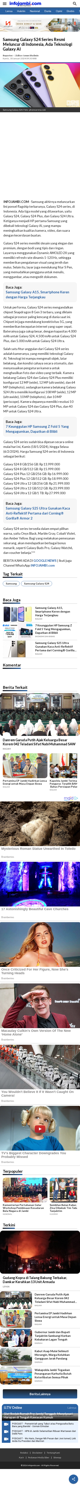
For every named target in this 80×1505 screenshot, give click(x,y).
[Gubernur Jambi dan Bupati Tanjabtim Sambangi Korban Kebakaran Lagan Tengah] (16, 1338)
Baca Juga (11, 599)
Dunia (47, 11)
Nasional (35, 11)
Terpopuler (13, 1171)
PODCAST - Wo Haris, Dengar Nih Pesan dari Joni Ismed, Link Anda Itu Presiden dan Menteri (44, 1439)
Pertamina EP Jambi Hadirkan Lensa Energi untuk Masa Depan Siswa (25, 782)
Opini (59, 11)
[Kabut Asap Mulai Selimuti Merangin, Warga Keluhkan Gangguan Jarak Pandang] (16, 1357)
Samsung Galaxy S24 (36, 583)
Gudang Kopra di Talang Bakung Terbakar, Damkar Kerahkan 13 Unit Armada (35, 1280)
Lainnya (72, 1407)
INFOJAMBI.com (43, 565)
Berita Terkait (15, 687)
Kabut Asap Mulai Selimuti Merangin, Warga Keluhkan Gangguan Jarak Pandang (52, 1354)
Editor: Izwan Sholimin (27, 55)
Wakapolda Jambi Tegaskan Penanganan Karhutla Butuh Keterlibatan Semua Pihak (53, 1373)
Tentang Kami (53, 1452)
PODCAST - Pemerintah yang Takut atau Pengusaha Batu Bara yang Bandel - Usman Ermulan (43, 1425)
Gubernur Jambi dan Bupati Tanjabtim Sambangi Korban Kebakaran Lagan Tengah (53, 1335)
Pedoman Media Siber (38, 1457)
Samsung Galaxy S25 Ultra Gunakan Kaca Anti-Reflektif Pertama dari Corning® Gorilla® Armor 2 (38, 513)
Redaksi (24, 1452)
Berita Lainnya (40, 1394)
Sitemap (57, 1457)
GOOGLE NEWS (45, 561)
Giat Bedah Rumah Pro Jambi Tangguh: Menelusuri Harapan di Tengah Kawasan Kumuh (38, 1415)
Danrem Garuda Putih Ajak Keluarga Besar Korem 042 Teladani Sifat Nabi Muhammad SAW (39, 742)
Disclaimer (37, 1452)
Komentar (12, 665)
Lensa (9, 11)
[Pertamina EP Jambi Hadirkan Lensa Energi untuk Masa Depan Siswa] (25, 766)
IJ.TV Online (13, 1408)
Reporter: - (8, 55)
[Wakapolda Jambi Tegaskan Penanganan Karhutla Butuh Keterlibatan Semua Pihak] (16, 1375)
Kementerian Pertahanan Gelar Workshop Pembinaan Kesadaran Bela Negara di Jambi (23, 1208)
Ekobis (70, 11)
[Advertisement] (40, 156)
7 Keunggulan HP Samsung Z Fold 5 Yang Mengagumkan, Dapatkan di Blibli (53, 629)
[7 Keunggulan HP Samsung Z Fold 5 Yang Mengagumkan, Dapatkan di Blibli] (18, 631)
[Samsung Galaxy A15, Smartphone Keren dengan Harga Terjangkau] (18, 614)
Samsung (11, 583)
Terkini (9, 1225)
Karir (21, 1457)
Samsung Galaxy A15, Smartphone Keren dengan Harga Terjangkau (52, 611)
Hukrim (21, 11)
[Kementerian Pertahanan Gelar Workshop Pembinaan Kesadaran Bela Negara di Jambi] (25, 1191)
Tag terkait (13, 574)
